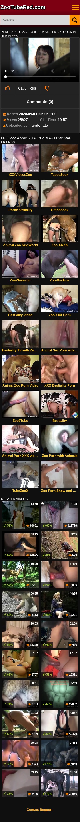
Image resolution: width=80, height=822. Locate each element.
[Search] (75, 20)
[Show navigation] (76, 7)
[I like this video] (8, 88)
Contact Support (39, 809)
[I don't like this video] (47, 88)
